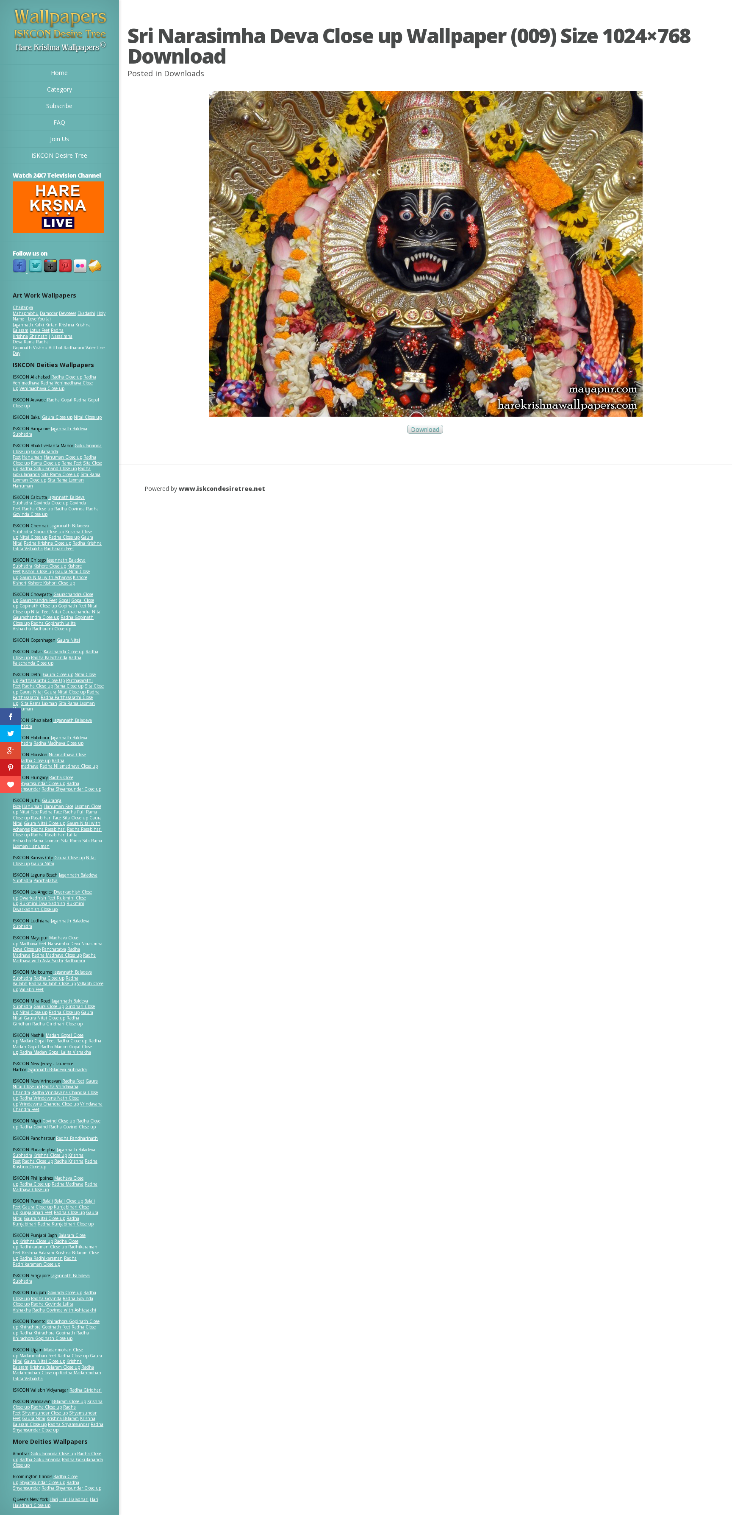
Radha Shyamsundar (68, 1424)
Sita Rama (71, 841)
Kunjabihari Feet (36, 1212)
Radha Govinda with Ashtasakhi (64, 1310)
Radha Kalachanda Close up (47, 660)
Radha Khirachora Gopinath (47, 1333)
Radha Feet (73, 1081)
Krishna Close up (50, 1155)
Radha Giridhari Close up (57, 1024)
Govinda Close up (50, 503)
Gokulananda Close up (53, 1454)
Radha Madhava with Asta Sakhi (54, 958)
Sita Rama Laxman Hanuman (48, 483)
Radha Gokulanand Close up (48, 468)
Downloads (184, 73)
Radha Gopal (59, 400)
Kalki (39, 325)
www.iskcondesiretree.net (222, 489)
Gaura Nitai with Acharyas (45, 577)
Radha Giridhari (85, 1390)
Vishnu (40, 348)
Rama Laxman (46, 841)
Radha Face (51, 812)
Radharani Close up (51, 629)
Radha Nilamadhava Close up (69, 766)
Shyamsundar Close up (42, 783)
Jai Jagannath (32, 322)
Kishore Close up (49, 566)
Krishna (66, 325)
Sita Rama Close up (60, 474)
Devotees (67, 313)
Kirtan (51, 325)
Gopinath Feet (72, 606)
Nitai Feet (40, 612)
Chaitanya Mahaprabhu (26, 310)
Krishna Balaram (38, 1253)
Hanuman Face (58, 806)
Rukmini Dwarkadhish (42, 903)
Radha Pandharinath (77, 1138)
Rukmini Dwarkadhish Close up (48, 906)
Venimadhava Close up (41, 388)
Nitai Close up (88, 417)
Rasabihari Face (46, 818)
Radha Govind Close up (72, 1127)
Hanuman (32, 457)
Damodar (49, 313)
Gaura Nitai (68, 640)
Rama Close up (45, 463)
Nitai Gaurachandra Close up (57, 615)
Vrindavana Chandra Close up (49, 1104)
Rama (29, 342)
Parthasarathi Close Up (42, 680)
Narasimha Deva (64, 944)
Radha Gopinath (31, 345)
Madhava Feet (33, 944)
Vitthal (55, 348)
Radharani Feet (59, 548)
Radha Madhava (67, 1184)
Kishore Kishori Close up (51, 583)
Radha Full (74, 812)
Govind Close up (58, 1121)
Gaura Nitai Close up (65, 692)
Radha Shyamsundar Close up (71, 789)
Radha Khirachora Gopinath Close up (51, 1336)
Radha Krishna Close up (47, 543)
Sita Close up (75, 818)
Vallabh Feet (31, 989)
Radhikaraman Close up (43, 1247)
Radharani (74, 348)
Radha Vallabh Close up (52, 983)
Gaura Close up (57, 417)
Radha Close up (66, 377)
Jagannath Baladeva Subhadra (51, 924)
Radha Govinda (69, 509)
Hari (54, 1499)
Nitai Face (29, 812)
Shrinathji (39, 336)
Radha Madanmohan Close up (53, 1370)
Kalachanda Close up (64, 651)
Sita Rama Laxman (39, 703)
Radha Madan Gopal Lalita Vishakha (55, 1052)
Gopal (64, 600)
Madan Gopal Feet (37, 1041)
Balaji (47, 1201)
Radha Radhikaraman (41, 1258)
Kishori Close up (38, 571)
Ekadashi (86, 313)
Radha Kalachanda (49, 657)
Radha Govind (33, 1127)
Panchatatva (45, 880)
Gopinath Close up (38, 606)
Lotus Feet (40, 330)
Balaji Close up (68, 1201)
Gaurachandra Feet (38, 600)
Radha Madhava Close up (58, 743)
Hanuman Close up (63, 457)
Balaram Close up (69, 1401)
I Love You (35, 319)
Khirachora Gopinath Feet (44, 1327)
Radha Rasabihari (48, 829)
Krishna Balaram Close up (55, 1367)
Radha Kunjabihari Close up (66, 1224)
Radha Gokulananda (40, 1459)
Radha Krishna (68, 1161)
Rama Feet (71, 463)
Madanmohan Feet (37, 1356)
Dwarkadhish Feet (37, 898)
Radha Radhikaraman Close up (45, 1261)
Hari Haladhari (74, 1499)
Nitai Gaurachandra (71, 612)
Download (425, 429)
